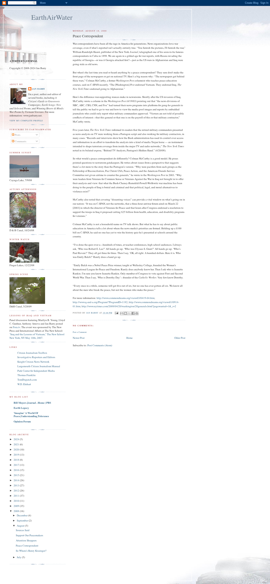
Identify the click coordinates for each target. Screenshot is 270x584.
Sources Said (22, 530)
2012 (17, 490)
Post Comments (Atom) (99, 345)
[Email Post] (116, 312)
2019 (17, 454)
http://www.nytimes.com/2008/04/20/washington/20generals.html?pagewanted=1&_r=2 (129, 306)
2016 (17, 470)
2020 (17, 449)
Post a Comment (80, 332)
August (21, 525)
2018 (17, 459)
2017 (17, 465)
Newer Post (79, 338)
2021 (17, 444)
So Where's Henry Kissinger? (31, 550)
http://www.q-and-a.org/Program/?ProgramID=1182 (100, 302)
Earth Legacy (21, 408)
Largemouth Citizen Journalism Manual (38, 366)
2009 (17, 506)
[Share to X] (129, 313)
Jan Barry (38, 88)
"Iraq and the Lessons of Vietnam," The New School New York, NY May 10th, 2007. (36, 336)
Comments (20, 141)
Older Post (179, 338)
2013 (17, 485)
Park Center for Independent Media (36, 370)
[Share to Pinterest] (137, 313)
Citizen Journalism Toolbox (32, 353)
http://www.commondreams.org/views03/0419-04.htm (125, 298)
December (22, 515)
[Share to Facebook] (133, 313)
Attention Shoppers (26, 540)
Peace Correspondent (27, 545)
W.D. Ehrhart (24, 384)
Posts (17, 135)
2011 (17, 495)
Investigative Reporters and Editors (36, 357)
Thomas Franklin (26, 375)
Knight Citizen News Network (33, 361)
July (19, 557)
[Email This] (122, 313)
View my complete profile (26, 120)
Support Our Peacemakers (29, 535)
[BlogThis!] (125, 313)
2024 (17, 439)
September (23, 520)
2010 (17, 501)
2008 (17, 511)
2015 (17, 475)
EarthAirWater (52, 17)
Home (129, 338)
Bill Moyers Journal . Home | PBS (32, 402)
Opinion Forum (22, 421)
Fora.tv (16, 327)
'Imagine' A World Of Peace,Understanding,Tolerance (31, 414)
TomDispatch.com (27, 379)
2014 (17, 480)
